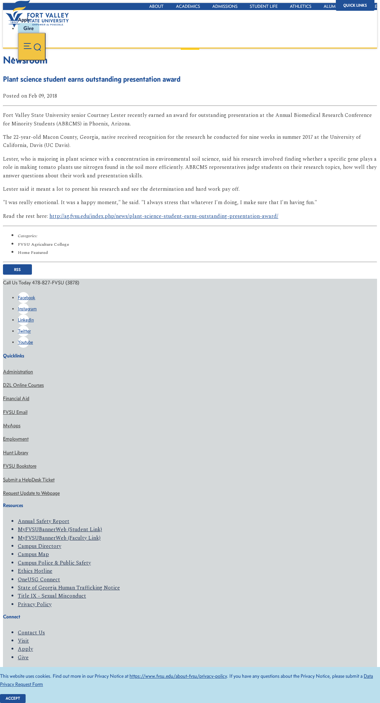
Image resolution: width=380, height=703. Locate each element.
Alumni (332, 6)
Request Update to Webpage (31, 493)
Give (23, 657)
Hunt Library (15, 452)
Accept (13, 698)
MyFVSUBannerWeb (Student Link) (60, 529)
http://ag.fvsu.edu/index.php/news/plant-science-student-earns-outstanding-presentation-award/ (163, 216)
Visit (23, 641)
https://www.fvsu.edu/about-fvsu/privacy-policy (178, 676)
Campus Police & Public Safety (54, 563)
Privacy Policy (35, 604)
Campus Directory (39, 546)
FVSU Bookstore (19, 466)
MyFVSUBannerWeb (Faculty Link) (59, 538)
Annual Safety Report (43, 521)
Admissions (225, 6)
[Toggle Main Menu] (32, 47)
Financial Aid (16, 398)
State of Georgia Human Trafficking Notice (69, 588)
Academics (188, 6)
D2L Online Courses (23, 385)
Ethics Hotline (35, 571)
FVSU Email (15, 412)
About (156, 6)
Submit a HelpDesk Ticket (29, 480)
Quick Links (355, 5)
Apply (25, 649)
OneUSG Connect (39, 579)
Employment (16, 439)
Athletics (300, 6)
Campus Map (33, 554)
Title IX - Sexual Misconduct (52, 596)
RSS (17, 269)
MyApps (11, 425)
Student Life (264, 6)
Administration (18, 372)
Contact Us (31, 633)
